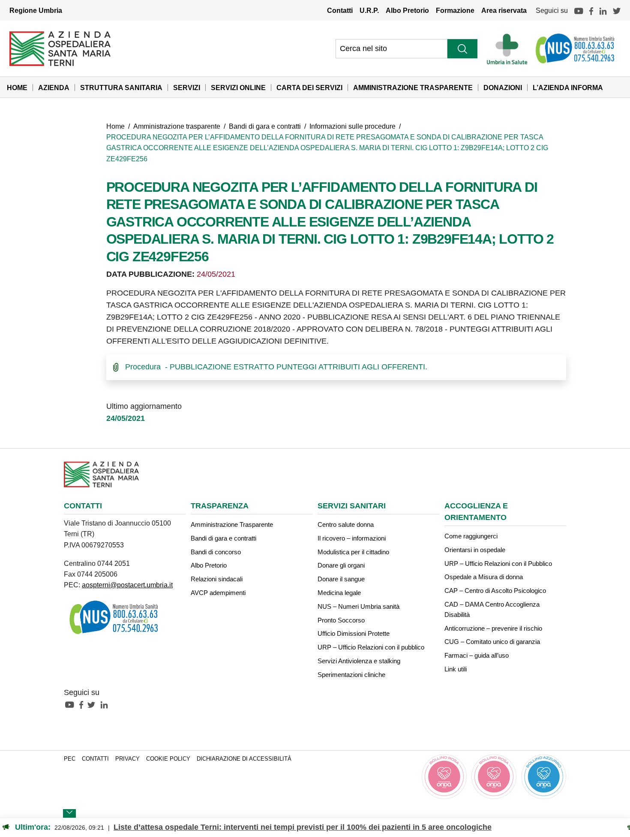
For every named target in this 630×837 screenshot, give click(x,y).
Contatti (340, 10)
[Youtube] (578, 10)
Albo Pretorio (407, 10)
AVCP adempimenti (218, 592)
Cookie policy (168, 759)
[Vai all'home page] (60, 48)
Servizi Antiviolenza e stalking (359, 661)
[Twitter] (617, 10)
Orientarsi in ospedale (474, 549)
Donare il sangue (341, 579)
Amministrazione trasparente (176, 126)
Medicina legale (339, 592)
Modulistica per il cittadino (353, 552)
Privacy (127, 759)
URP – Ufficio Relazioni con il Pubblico (498, 563)
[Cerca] (462, 48)
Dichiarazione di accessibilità (244, 759)
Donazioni (502, 87)
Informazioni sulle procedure (352, 126)
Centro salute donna (346, 524)
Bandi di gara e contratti (265, 126)
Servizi (186, 87)
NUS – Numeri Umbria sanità (358, 606)
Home (17, 87)
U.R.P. (369, 10)
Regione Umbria (35, 10)
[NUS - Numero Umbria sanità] (576, 48)
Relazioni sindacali (217, 579)
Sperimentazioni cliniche (351, 674)
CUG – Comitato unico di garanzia (492, 641)
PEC (69, 759)
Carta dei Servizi (309, 87)
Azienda (53, 87)
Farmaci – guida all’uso (476, 655)
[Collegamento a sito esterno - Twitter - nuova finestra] (93, 704)
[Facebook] (591, 10)
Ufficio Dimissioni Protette (354, 633)
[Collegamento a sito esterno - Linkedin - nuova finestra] (106, 704)
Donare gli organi (341, 565)
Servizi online (238, 87)
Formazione (455, 10)
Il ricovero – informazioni (352, 538)
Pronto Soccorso (341, 620)
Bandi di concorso (216, 552)
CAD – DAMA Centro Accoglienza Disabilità (492, 609)
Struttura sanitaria (121, 87)
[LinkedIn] (603, 10)
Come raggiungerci (471, 536)
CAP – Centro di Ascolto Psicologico (495, 590)
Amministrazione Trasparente (413, 87)
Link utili (455, 669)
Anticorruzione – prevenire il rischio (493, 628)
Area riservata (504, 10)
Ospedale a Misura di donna (483, 576)
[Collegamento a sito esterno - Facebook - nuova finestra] (83, 704)
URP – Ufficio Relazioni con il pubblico (371, 647)
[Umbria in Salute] (509, 48)
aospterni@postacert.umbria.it (127, 585)
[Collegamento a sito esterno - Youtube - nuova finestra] (71, 704)
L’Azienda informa (568, 87)
